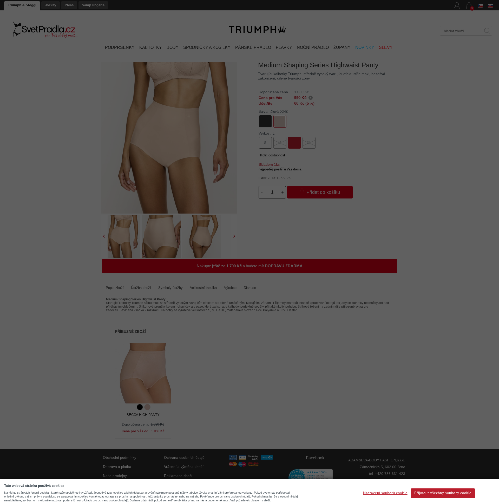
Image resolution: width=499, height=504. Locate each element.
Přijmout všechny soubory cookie (442, 493)
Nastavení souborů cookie (385, 493)
